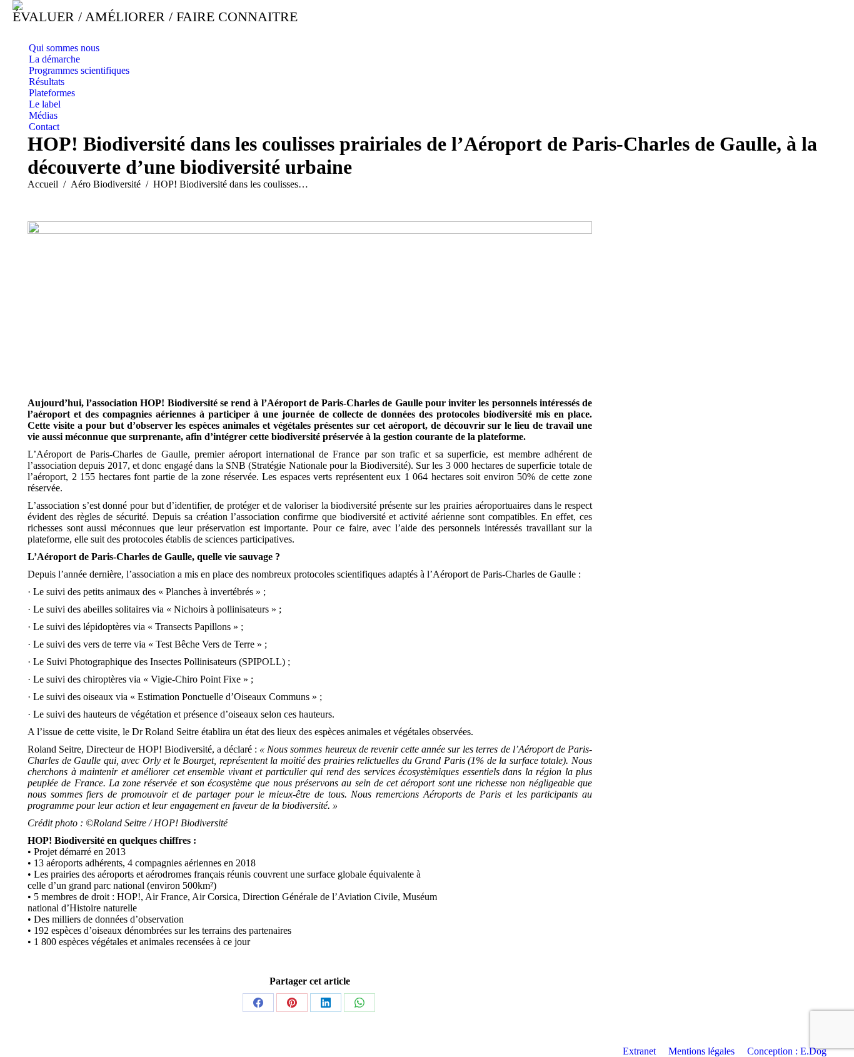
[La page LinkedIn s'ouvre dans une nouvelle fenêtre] (41, 33)
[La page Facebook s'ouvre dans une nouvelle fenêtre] (22, 33)
